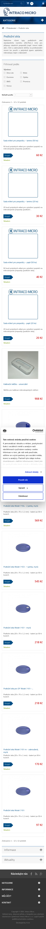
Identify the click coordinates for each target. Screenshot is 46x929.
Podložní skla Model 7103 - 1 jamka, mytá (20, 566)
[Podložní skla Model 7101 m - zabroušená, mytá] (23, 730)
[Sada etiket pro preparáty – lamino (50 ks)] (23, 121)
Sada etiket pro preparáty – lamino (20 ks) (20, 201)
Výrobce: (7, 70)
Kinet (28, 923)
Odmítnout (23, 496)
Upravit (22, 488)
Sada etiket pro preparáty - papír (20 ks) (19, 323)
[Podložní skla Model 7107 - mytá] (23, 608)
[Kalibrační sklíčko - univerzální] (23, 365)
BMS (8, 82)
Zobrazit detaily (32, 472)
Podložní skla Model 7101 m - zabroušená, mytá (20, 751)
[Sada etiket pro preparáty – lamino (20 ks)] (23, 182)
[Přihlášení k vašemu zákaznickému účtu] (42, 3)
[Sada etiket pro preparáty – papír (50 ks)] (23, 243)
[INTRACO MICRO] (23, 12)
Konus (9, 86)
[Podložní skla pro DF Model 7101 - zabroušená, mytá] (23, 669)
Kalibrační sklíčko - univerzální (15, 384)
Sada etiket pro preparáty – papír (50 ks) (20, 262)
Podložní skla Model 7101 (14, 810)
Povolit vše (23, 480)
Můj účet (6, 896)
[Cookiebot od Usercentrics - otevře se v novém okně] (32, 431)
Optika (25, 77)
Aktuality (9, 860)
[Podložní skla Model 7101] (23, 791)
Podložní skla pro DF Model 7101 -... (18, 688)
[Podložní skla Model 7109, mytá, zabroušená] (23, 426)
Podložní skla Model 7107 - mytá (17, 627)
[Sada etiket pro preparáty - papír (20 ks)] (23, 304)
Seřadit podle (7, 95)
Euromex (10, 77)
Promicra (26, 82)
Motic (25, 73)
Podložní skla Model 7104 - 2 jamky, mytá (20, 506)
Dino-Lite (10, 73)
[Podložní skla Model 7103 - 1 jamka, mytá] (23, 547)
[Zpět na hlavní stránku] (3, 28)
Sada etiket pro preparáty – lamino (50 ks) (20, 140)
